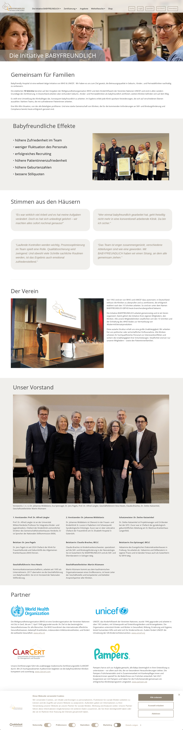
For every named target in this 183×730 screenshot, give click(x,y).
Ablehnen (156, 714)
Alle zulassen (156, 697)
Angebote (84, 8)
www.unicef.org (138, 633)
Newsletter (173, 8)
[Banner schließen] (179, 695)
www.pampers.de (139, 682)
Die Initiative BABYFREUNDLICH (45, 8)
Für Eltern (161, 8)
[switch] (72, 725)
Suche (132, 8)
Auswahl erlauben (156, 706)
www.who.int (39, 633)
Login (140, 8)
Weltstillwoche (97, 8)
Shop (110, 8)
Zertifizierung (69, 8)
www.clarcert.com (43, 671)
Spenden (150, 8)
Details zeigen (132, 725)
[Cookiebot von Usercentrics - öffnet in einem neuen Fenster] (16, 725)
